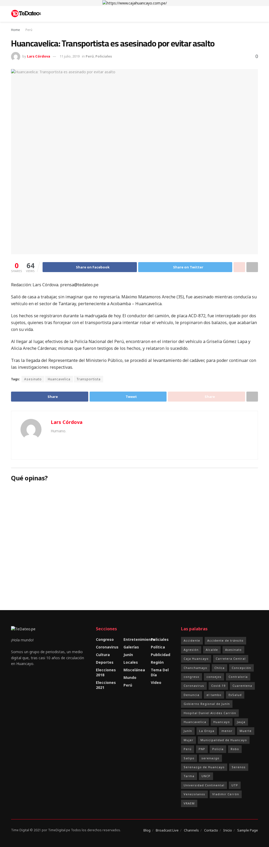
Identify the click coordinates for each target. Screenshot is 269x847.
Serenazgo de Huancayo (204, 767)
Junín (128, 654)
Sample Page (247, 830)
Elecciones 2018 (106, 672)
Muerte (246, 731)
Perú (28, 30)
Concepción (241, 668)
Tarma (189, 776)
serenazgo (210, 758)
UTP (234, 785)
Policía (218, 749)
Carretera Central (231, 659)
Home (15, 30)
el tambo (213, 695)
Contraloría (238, 677)
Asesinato (33, 379)
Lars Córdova (38, 56)
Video (156, 682)
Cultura (103, 654)
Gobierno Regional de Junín (207, 704)
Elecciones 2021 (106, 685)
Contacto (211, 830)
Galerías (131, 647)
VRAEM (189, 803)
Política (158, 647)
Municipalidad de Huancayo (223, 740)
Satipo (189, 758)
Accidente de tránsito (225, 640)
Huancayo (221, 722)
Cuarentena (242, 686)
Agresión (191, 650)
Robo (235, 749)
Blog (147, 830)
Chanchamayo (195, 668)
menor (226, 731)
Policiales (103, 56)
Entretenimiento (139, 639)
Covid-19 (218, 686)
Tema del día (160, 672)
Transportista (88, 379)
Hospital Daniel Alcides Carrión (210, 713)
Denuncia (191, 695)
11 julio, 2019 (70, 56)
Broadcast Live (167, 830)
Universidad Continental (204, 785)
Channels (191, 830)
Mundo (129, 677)
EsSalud (235, 695)
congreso (191, 677)
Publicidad (160, 654)
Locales (130, 662)
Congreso (105, 639)
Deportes (104, 662)
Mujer (188, 740)
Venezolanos (194, 794)
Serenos (239, 767)
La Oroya (206, 731)
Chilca (219, 668)
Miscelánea (134, 669)
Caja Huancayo (196, 659)
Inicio (227, 830)
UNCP (205, 776)
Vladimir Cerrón (225, 794)
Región (157, 662)
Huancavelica (59, 379)
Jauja (241, 722)
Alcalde (212, 650)
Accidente (192, 640)
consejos (213, 677)
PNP (202, 749)
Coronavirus (107, 647)
